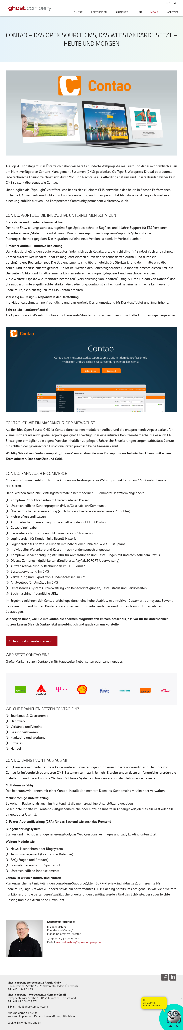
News (154, 12)
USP (139, 12)
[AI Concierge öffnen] (154, 1003)
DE (167, 2)
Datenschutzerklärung (47, 1016)
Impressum (25, 1016)
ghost (78, 12)
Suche (174, 2)
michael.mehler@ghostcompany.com (79, 942)
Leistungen (99, 12)
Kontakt (172, 12)
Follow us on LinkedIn (172, 977)
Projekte (122, 12)
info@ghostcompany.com (32, 1006)
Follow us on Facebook (164, 977)
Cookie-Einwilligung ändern (24, 1022)
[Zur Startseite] (30, 8)
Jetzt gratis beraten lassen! (32, 641)
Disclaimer (69, 1016)
